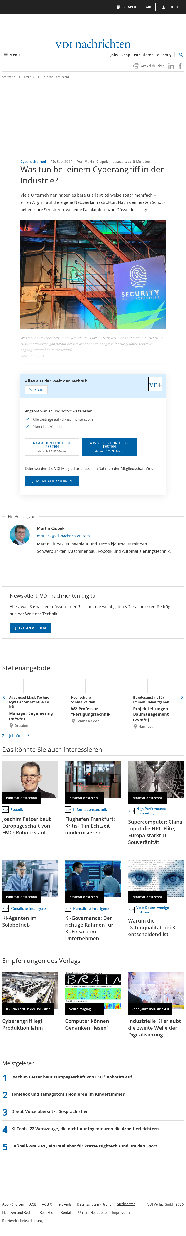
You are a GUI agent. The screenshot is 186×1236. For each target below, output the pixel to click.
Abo (149, 7)
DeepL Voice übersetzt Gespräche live (49, 1111)
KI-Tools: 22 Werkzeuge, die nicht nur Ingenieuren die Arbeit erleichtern (85, 1128)
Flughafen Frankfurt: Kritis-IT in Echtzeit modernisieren (90, 825)
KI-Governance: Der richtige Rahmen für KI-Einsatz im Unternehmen (89, 928)
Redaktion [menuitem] (47, 1212)
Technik (29, 77)
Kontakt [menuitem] (67, 1212)
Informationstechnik (57, 77)
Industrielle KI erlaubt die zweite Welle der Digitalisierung (154, 1027)
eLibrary (164, 54)
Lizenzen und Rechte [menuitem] (18, 1212)
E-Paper (129, 7)
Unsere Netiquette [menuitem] (92, 1212)
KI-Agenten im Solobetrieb (19, 921)
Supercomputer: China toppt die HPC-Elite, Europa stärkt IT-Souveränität (155, 831)
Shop (125, 54)
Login (172, 7)
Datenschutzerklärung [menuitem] (94, 1204)
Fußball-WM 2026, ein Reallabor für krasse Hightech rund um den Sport (84, 1146)
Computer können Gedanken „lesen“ (87, 1024)
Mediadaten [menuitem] (126, 1203)
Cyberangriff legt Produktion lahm (22, 1024)
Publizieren (144, 54)
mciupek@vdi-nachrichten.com (63, 535)
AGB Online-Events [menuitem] (57, 1204)
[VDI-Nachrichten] (93, 44)
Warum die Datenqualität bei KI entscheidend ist (152, 927)
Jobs (114, 54)
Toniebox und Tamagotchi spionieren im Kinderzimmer (68, 1094)
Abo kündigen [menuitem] (13, 1204)
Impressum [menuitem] (121, 1212)
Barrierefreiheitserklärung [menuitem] (22, 1220)
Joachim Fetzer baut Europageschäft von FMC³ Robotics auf (26, 825)
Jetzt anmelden (30, 628)
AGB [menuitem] (33, 1204)
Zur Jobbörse (13, 735)
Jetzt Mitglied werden (52, 481)
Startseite (8, 77)
